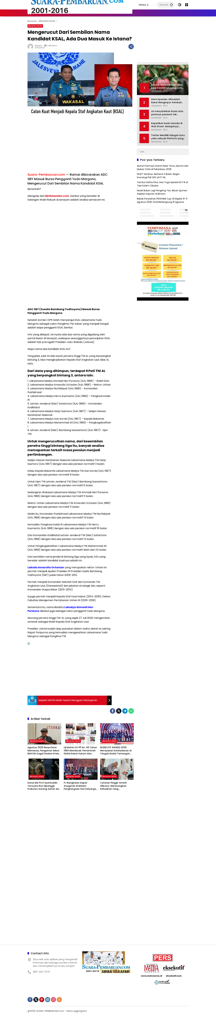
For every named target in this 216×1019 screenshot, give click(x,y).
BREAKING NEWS (35, 26)
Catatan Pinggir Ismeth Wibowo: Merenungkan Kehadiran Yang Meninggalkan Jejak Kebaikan (113, 786)
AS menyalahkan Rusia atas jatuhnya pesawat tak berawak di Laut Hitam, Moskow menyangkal (167, 113)
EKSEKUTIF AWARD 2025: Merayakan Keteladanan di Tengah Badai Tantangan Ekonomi (115, 750)
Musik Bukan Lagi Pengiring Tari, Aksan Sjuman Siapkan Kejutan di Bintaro (162, 192)
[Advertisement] (70, 147)
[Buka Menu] (186, 5)
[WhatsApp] (131, 711)
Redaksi (38, 46)
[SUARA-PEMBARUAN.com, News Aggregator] (80, 4)
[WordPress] (47, 999)
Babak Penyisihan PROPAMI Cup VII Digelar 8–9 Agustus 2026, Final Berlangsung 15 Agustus (162, 200)
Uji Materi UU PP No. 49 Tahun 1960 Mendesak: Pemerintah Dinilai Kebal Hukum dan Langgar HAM (80, 750)
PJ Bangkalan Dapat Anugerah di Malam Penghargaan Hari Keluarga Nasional (80, 786)
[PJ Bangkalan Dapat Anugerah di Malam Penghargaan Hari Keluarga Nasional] (80, 769)
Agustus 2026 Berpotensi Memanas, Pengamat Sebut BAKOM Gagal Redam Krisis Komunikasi (43, 750)
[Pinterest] (41, 999)
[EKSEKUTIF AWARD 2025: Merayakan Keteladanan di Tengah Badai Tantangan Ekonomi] (117, 733)
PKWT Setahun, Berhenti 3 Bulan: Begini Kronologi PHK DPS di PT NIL (158, 175)
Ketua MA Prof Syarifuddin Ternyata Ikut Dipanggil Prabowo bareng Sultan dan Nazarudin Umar (44, 786)
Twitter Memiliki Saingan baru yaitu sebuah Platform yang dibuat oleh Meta (168, 137)
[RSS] (59, 999)
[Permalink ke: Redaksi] (31, 46)
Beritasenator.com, (57, 196)
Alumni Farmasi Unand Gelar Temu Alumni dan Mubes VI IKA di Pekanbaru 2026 (162, 167)
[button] (171, 4)
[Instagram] (53, 999)
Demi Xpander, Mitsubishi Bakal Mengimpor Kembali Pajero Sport (166, 101)
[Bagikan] (131, 46)
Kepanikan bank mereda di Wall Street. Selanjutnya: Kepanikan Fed (166, 125)
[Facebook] (112, 711)
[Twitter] (118, 711)
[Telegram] (125, 711)
